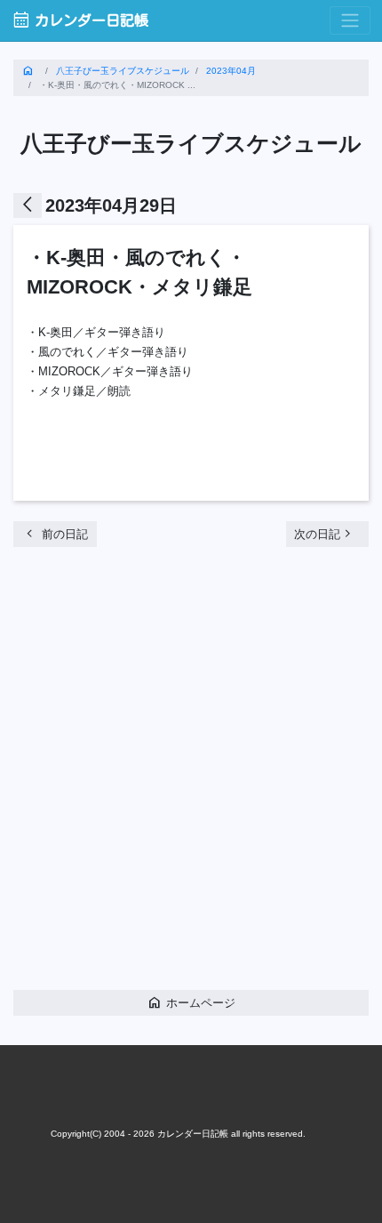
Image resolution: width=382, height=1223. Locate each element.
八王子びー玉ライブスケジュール (122, 71)
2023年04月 (231, 71)
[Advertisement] (191, 775)
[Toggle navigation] (350, 21)
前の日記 (55, 533)
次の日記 (324, 533)
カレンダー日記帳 (80, 20)
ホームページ (191, 1002)
